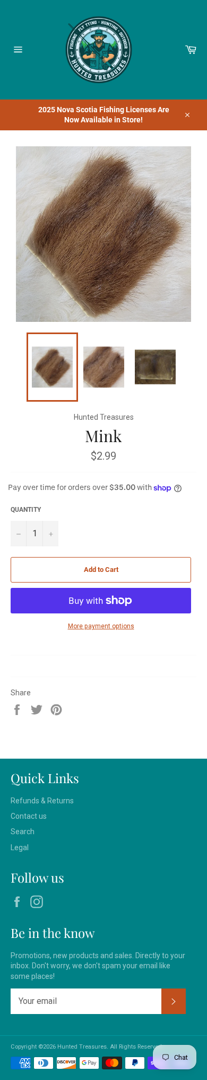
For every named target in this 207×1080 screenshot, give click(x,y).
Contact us (29, 816)
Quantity (26, 509)
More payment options (101, 626)
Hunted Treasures (82, 1046)
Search (22, 831)
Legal (20, 847)
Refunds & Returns (42, 800)
